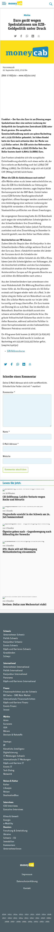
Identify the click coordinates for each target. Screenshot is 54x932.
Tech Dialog (8, 770)
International (9, 663)
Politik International (13, 671)
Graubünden (9, 653)
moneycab (10, 67)
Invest (6, 710)
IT (4, 745)
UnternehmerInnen (12, 849)
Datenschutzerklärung (27, 881)
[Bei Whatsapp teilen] (27, 36)
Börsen (6, 731)
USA (5, 728)
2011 (37, 918)
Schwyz (6, 656)
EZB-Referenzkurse (16, 351)
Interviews (8, 802)
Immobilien (8, 842)
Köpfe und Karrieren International (19, 681)
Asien (6, 720)
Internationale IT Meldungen (17, 760)
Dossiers (7, 827)
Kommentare (9, 845)
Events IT (7, 767)
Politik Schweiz (10, 638)
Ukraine (7, 834)
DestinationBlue (11, 795)
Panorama (8, 678)
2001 (47, 922)
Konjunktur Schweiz (12, 642)
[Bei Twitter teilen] (15, 36)
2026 (4, 914)
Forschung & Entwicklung (15, 831)
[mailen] (39, 36)
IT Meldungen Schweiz (14, 756)
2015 (15, 918)
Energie (7, 820)
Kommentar (9, 392)
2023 (21, 914)
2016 (10, 918)
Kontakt (27, 888)
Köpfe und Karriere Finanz (15, 703)
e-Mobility (8, 824)
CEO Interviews (10, 806)
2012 (32, 918)
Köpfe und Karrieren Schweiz (17, 649)
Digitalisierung (10, 753)
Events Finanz (9, 706)
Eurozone (7, 724)
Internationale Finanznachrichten (19, 699)
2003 (36, 922)
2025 (10, 914)
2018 (49, 914)
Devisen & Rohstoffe (12, 735)
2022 (27, 914)
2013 (26, 918)
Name (6, 432)
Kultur (6, 785)
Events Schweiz (10, 646)
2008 (7, 922)
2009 (49, 918)
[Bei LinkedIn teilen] (33, 36)
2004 (30, 922)
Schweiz (7, 631)
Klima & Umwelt (10, 816)
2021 (32, 914)
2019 (44, 914)
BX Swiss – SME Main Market (16, 695)
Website (6, 456)
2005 (24, 922)
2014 (21, 918)
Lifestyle (7, 788)
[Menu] (4, 4)
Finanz (6, 688)
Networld (7, 774)
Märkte (27, 15)
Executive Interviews (13, 810)
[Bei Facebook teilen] (21, 36)
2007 (13, 922)
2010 (43, 918)
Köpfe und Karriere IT (13, 763)
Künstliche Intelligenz (13, 749)
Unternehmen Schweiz (14, 635)
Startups (7, 742)
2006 (18, 922)
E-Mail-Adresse (11, 444)
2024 (15, 914)
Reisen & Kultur (10, 781)
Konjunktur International (15, 674)
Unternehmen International (16, 667)
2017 (4, 918)
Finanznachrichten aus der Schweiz (20, 692)
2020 (38, 914)
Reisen (6, 792)
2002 (42, 922)
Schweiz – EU (9, 838)
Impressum (27, 874)
